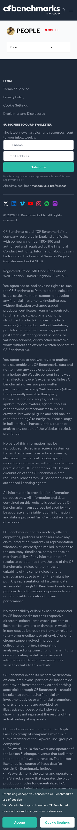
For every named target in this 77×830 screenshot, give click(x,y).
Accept (19, 822)
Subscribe (38, 167)
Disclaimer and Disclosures (24, 113)
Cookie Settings (15, 105)
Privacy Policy (13, 97)
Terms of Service (16, 89)
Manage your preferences (49, 185)
